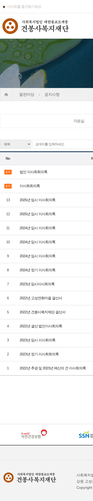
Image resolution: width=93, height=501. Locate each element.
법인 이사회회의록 (34, 172)
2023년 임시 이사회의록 (38, 340)
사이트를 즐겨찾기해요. (24, 6)
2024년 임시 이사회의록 (38, 228)
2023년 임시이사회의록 (37, 284)
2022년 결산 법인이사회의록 (41, 326)
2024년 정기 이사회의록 (38, 270)
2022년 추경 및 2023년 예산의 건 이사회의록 (53, 368)
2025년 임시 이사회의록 (38, 200)
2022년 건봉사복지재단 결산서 (43, 312)
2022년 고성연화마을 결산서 (41, 298)
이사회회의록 (30, 186)
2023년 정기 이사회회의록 (39, 354)
